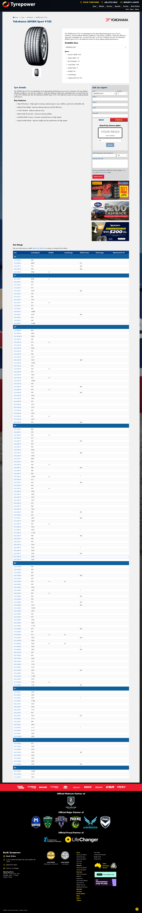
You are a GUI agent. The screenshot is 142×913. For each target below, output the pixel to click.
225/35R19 (17, 429)
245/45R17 (17, 317)
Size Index (97, 852)
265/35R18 (17, 401)
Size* (94, 91)
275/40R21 (17, 698)
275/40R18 (17, 413)
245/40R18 (17, 369)
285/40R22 (17, 755)
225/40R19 (17, 432)
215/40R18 (17, 330)
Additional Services (82, 887)
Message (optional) (97, 158)
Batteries (79, 876)
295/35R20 (17, 670)
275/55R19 (17, 533)
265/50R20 (17, 626)
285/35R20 (17, 658)
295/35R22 (17, 761)
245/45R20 (17, 587)
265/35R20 (17, 617)
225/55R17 (17, 300)
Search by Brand (81, 859)
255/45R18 (17, 395)
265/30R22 (17, 743)
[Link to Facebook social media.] (137, 909)
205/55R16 (17, 266)
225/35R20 (17, 566)
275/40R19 (17, 527)
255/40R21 (17, 692)
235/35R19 (17, 438)
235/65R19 (17, 456)
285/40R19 (17, 545)
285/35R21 (17, 704)
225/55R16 (17, 272)
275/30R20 (17, 629)
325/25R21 (17, 733)
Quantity (119, 91)
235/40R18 (17, 351)
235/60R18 (17, 360)
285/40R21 (17, 707)
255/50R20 (17, 611)
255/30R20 (17, 596)
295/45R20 (17, 676)
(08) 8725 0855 (110, 2)
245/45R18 (17, 375)
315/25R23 (17, 777)
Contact (125, 6)
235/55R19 (17, 453)
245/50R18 (17, 381)
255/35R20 (17, 602)
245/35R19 (17, 459)
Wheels (101, 6)
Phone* (94, 102)
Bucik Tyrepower (91, 2)
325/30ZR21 (18, 736)
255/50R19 (17, 497)
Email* (94, 108)
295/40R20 (17, 673)
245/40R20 (17, 584)
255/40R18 (17, 387)
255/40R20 (17, 605)
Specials (117, 6)
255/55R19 (17, 500)
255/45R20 (17, 608)
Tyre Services (80, 883)
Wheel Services (81, 885)
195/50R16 (17, 260)
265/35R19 (17, 506)
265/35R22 (17, 746)
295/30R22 (17, 758)
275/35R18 (17, 410)
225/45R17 (17, 291)
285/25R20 (17, 652)
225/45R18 (17, 342)
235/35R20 (17, 569)
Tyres (94, 6)
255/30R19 (17, 479)
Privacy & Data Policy (13, 910)
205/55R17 (17, 285)
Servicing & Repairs (82, 880)
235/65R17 (17, 311)
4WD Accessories (82, 874)
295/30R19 (17, 550)
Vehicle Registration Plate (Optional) (102, 153)
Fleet (127, 9)
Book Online (135, 6)
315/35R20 (17, 682)
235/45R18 (17, 354)
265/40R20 (17, 620)
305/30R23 (17, 771)
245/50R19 (17, 476)
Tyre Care (79, 861)
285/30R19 (17, 536)
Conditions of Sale (23, 910)
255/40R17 (17, 320)
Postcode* (95, 113)
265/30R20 (17, 614)
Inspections (80, 878)
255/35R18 (17, 384)
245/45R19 (17, 473)
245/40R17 (17, 314)
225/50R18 (17, 348)
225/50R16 (17, 269)
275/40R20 (17, 641)
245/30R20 (17, 572)
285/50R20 (17, 664)
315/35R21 (17, 727)
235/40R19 (17, 441)
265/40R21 (17, 695)
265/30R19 (17, 503)
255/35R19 (17, 482)
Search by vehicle (38, 248)
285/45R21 (17, 710)
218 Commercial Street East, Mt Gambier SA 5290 (20, 861)
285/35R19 (17, 542)
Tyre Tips (79, 863)
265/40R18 (17, 404)
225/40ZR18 (18, 336)
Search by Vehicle (82, 855)
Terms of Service (102, 172)
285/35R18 (17, 422)
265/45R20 (17, 623)
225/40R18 (17, 333)
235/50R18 (17, 357)
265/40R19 (17, 509)
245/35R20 (17, 575)
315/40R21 (17, 730)
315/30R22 (17, 764)
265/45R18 (17, 407)
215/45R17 (17, 288)
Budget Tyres (97, 857)
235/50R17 (17, 308)
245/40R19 (17, 465)
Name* (94, 97)
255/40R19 (17, 491)
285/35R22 (17, 752)
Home (16, 17)
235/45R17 (17, 306)
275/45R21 (17, 701)
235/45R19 (17, 447)
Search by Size (81, 857)
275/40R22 (17, 749)
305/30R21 (17, 724)
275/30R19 (17, 515)
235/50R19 (17, 450)
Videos (137, 9)
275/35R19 (17, 518)
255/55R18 (17, 398)
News (132, 9)
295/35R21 (17, 716)
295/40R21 (17, 719)
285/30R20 (17, 655)
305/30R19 (17, 559)
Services (109, 6)
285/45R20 (17, 661)
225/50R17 (17, 297)
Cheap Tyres (97, 859)
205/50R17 (17, 279)
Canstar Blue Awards (100, 855)
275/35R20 (17, 638)
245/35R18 (17, 366)
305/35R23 (17, 774)
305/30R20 (17, 679)
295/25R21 (17, 713)
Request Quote (98, 176)
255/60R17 (17, 323)
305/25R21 (17, 722)
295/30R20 (17, 667)
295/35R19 (17, 553)
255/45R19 (17, 494)
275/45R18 (17, 419)
